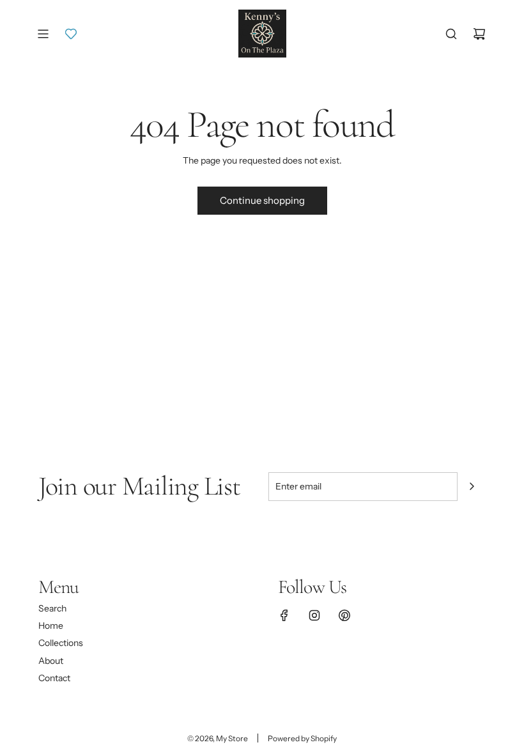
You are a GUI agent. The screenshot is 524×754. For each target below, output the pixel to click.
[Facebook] (284, 615)
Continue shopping (262, 200)
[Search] (451, 34)
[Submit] (472, 486)
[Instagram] (314, 615)
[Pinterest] (344, 615)
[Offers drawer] (71, 34)
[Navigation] (43, 34)
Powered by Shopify (302, 738)
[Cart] (479, 34)
